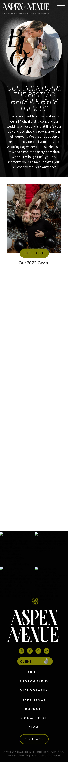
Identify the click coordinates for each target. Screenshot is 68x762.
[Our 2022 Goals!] (34, 218)
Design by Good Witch (45, 755)
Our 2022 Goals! (34, 263)
